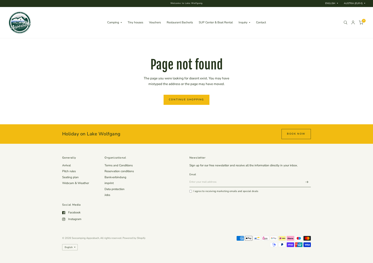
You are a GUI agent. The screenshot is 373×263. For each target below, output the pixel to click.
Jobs (107, 195)
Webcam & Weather (75, 183)
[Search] (345, 22)
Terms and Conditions (119, 165)
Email (192, 174)
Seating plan (70, 177)
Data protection (115, 189)
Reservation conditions (119, 171)
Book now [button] (296, 134)
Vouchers (155, 22)
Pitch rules (69, 171)
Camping (113, 22)
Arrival (66, 165)
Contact (261, 22)
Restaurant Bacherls (180, 22)
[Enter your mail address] (307, 182)
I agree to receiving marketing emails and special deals (225, 191)
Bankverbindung (115, 177)
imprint (109, 183)
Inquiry (243, 22)
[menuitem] (114, 22)
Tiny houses (135, 22)
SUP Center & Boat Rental (216, 22)
